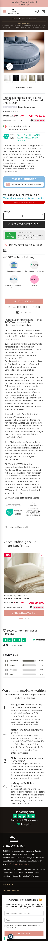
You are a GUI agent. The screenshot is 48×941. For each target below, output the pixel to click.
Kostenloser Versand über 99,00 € (24, 2)
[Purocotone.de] (13, 11)
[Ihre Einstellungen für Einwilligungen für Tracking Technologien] (4, 938)
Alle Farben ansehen (24, 87)
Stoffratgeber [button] (11, 891)
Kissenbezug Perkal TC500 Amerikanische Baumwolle (16, 597)
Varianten (25, 312)
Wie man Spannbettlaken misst (26, 184)
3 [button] (28, 618)
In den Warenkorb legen (24, 224)
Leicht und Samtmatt (17, 527)
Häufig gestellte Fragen (25, 307)
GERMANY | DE (24, 5)
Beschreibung (25, 301)
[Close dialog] (43, 898)
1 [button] (21, 618)
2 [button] (25, 618)
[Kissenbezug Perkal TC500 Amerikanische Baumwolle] (24, 573)
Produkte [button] (8, 884)
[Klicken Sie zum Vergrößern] (9, 66)
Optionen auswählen (24, 613)
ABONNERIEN (24, 933)
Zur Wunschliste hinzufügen (25, 244)
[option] (24, 584)
